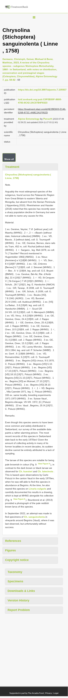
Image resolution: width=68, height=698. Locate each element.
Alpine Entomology (29, 118)
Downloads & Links (21, 591)
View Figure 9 (44, 464)
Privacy (48, 693)
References (13, 541)
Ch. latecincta (45, 471)
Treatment (12, 166)
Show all (9, 159)
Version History (18, 600)
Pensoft (47, 118)
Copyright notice (17, 560)
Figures (10, 550)
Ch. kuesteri (25, 471)
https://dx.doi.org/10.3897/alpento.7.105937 (42, 89)
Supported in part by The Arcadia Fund (26, 693)
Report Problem (19, 610)
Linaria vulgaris (37, 488)
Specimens (15, 581)
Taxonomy (15, 572)
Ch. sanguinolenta (34, 517)
